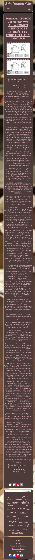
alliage (23, 513)
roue (26, 516)
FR (20, 551)
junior (10, 497)
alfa (24, 529)
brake (20, 525)
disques (13, 521)
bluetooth (11, 505)
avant (15, 502)
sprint (11, 530)
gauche (17, 519)
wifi (27, 525)
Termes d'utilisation (18, 549)
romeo (14, 512)
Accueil (18, 540)
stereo (22, 505)
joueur (17, 505)
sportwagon (19, 499)
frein (25, 496)
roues (18, 530)
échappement (12, 516)
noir (14, 508)
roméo (20, 517)
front (27, 499)
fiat (8, 503)
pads (26, 522)
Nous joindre (18, 543)
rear (27, 505)
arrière (12, 525)
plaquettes (17, 497)
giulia (25, 502)
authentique (18, 532)
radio (21, 508)
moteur (24, 519)
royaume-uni (10, 499)
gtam (8, 509)
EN (17, 551)
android (21, 522)
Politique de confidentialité (18, 546)
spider (12, 519)
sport (28, 509)
